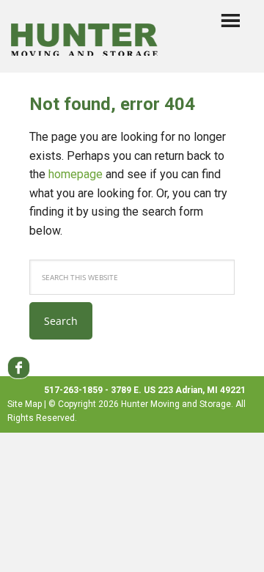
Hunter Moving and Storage (84, 33)
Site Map (24, 404)
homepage (75, 174)
